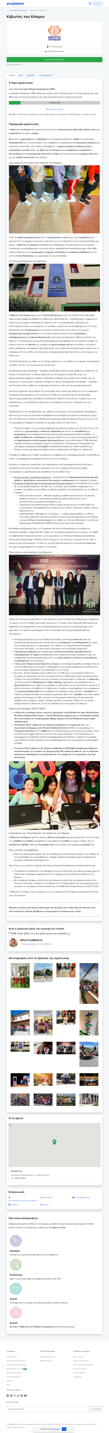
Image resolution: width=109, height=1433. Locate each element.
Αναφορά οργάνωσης (15, 64)
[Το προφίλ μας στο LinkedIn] (21, 1395)
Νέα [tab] (21, 75)
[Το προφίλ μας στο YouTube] (25, 1395)
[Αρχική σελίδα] (15, 4)
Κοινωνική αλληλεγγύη (18, 10)
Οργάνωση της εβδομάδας (83, 1365)
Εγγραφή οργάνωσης (47, 1357)
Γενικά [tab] (12, 75)
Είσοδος (97, 4)
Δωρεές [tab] (31, 75)
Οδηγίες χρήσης (79, 1373)
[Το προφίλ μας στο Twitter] (11, 1395)
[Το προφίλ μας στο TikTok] (18, 1395)
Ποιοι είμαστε (78, 1357)
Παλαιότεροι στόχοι (55, 109)
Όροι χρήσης (69, 1424)
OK (64, 1429)
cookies (57, 1429)
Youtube (46, 1205)
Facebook (14, 1205)
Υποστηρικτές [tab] (45, 75)
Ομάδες (10, 1381)
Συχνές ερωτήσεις (80, 1369)
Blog (8, 1385)
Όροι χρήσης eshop (81, 1424)
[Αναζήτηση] (90, 3)
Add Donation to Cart (16, 1369)
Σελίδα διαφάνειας (14, 1377)
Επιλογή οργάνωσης (54, 59)
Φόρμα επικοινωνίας (81, 1361)
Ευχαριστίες (77, 1377)
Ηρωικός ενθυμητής (14, 1373)
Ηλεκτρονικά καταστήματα (16, 1365)
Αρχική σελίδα (12, 1357)
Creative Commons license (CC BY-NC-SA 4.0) (49, 1424)
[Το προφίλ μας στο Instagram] (15, 1395)
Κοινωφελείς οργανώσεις (16, 1361)
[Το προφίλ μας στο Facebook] (8, 1395)
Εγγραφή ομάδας (46, 1361)
